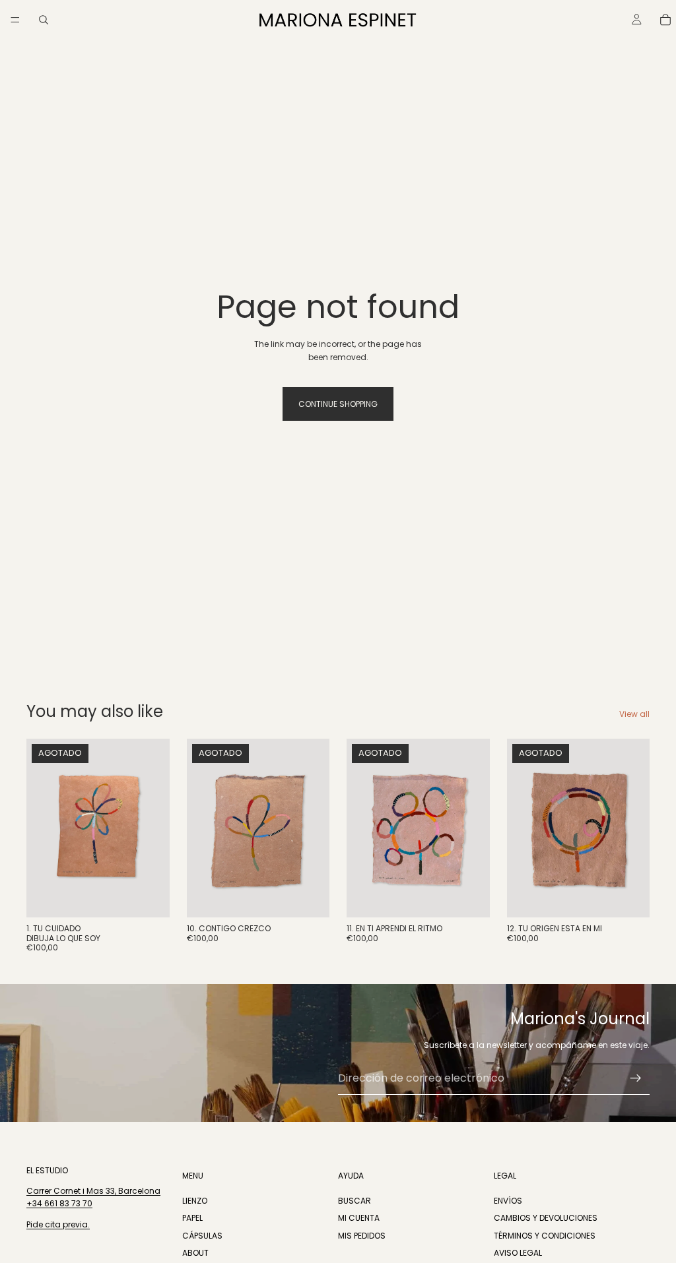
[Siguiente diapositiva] (314, 828)
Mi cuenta (359, 1217)
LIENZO (194, 1200)
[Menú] (15, 20)
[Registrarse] (636, 1078)
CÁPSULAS (202, 1235)
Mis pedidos (362, 1235)
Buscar (354, 1200)
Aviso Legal (518, 1252)
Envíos (508, 1200)
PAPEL (192, 1217)
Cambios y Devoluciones (545, 1217)
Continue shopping (338, 404)
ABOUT (195, 1252)
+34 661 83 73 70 (59, 1204)
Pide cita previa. (58, 1224)
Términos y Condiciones (544, 1235)
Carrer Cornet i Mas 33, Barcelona (93, 1190)
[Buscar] (43, 19)
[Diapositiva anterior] (201, 828)
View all (634, 714)
